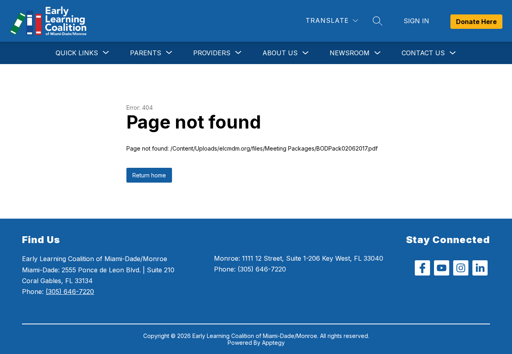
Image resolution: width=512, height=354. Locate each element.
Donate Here (476, 22)
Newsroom (350, 53)
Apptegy (273, 342)
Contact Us (423, 53)
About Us (280, 53)
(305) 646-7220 (70, 292)
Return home (149, 175)
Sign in (416, 21)
